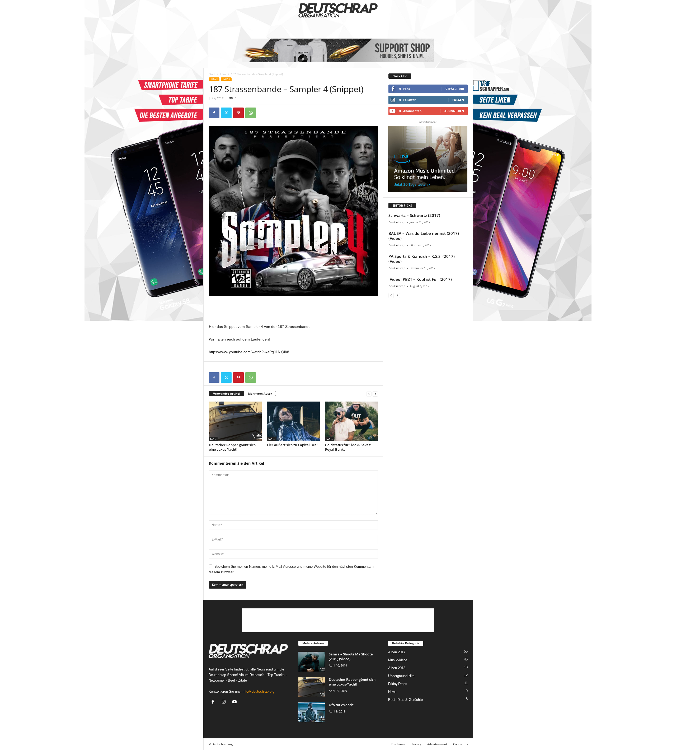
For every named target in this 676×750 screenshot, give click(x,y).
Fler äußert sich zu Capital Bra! (292, 444)
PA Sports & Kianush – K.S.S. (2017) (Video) (421, 259)
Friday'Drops (397, 684)
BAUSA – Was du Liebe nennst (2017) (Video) (423, 236)
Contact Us (460, 744)
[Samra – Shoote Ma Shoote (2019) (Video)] (311, 662)
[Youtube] (235, 702)
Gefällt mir (454, 89)
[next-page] (375, 394)
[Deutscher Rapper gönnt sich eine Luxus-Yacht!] (235, 421)
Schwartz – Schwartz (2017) (414, 215)
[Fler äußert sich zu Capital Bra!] (293, 421)
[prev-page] (369, 394)
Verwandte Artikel (226, 393)
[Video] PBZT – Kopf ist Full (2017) (420, 279)
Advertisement (437, 744)
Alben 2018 (396, 668)
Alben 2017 (396, 652)
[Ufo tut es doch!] (311, 712)
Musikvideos (397, 660)
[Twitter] (226, 113)
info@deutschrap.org (258, 691)
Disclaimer (398, 744)
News (214, 79)
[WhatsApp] (250, 113)
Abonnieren (454, 111)
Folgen (458, 100)
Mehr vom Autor (260, 393)
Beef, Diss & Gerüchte (405, 700)
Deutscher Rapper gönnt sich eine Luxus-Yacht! (232, 447)
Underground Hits (401, 676)
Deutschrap (396, 222)
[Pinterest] (238, 113)
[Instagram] (224, 702)
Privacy (416, 744)
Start (212, 74)
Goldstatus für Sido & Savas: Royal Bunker (348, 447)
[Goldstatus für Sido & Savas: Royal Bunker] (351, 421)
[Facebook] (214, 113)
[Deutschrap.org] (338, 10)
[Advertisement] (293, 310)
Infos (223, 74)
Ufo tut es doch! (341, 704)
